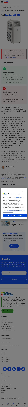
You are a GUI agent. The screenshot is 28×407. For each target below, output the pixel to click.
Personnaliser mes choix (8, 212)
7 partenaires (18, 197)
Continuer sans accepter (19, 190)
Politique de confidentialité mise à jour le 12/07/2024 (14, 210)
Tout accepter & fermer (15, 215)
